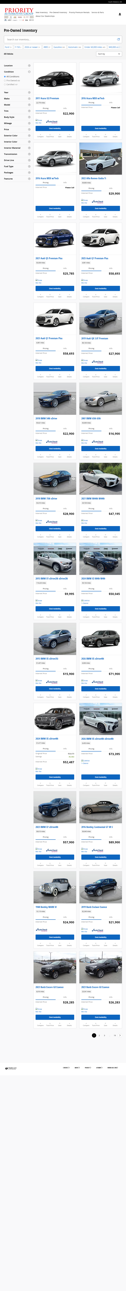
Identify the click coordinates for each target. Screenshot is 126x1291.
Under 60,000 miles (94, 47)
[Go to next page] (120, 1035)
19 (115, 1035)
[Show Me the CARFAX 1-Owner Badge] (86, 282)
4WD (47, 47)
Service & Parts (98, 12)
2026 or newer (32, 47)
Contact (65, 1068)
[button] (55, 103)
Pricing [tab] (45, 108)
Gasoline (59, 47)
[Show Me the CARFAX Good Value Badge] (40, 282)
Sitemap (98, 1068)
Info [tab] (65, 108)
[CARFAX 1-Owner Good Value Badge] (86, 602)
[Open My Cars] (119, 14)
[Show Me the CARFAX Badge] (40, 122)
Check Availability (55, 128)
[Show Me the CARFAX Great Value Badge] (40, 770)
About (77, 1068)
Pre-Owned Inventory (58, 12)
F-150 (18, 47)
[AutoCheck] (52, 122)
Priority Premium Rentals (79, 12)
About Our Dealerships (45, 16)
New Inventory (42, 12)
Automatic (74, 47)
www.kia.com (112, 1068)
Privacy (87, 1068)
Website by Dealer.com (10, 1068)
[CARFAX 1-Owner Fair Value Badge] (86, 762)
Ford (8, 47)
